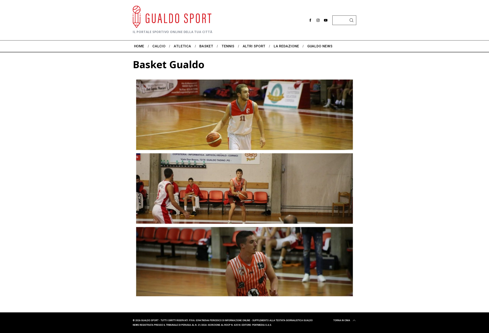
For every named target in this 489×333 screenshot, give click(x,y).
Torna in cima (341, 320)
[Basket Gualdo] (244, 298)
